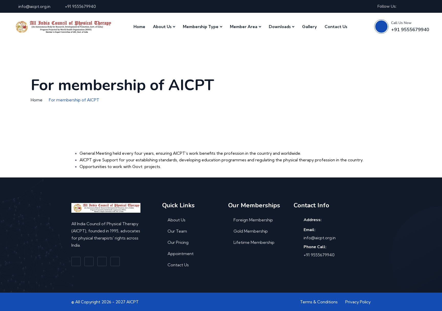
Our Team (177, 231)
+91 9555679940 (80, 6)
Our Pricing (178, 242)
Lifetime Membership (254, 242)
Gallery (309, 26)
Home (139, 26)
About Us (162, 26)
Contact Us (336, 26)
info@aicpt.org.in (34, 6)
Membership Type (200, 26)
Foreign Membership (253, 219)
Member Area (243, 26)
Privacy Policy (358, 301)
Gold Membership (251, 231)
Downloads (280, 26)
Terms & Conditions (319, 301)
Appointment (181, 253)
